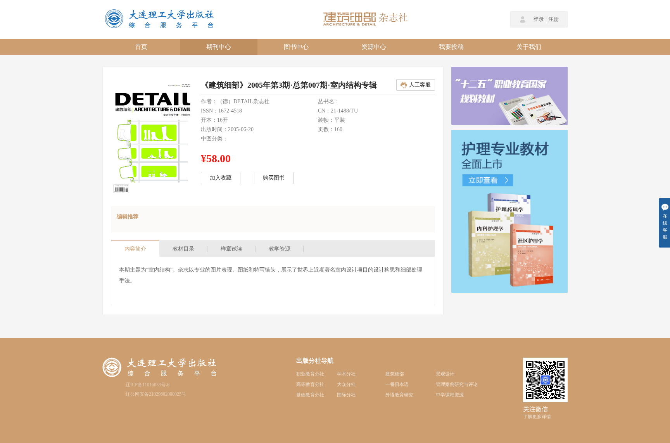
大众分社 (346, 384)
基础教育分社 (310, 395)
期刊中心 (218, 46)
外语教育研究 (399, 395)
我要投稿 (451, 46)
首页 (141, 46)
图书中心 (296, 46)
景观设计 (445, 374)
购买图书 (274, 178)
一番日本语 (397, 384)
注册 (553, 19)
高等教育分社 (310, 384)
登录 (538, 19)
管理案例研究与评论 (457, 384)
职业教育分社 (310, 374)
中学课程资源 (450, 395)
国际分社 (346, 395)
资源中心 (373, 46)
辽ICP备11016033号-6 (147, 385)
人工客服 (420, 85)
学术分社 (346, 374)
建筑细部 (394, 374)
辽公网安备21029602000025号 (156, 394)
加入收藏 (220, 178)
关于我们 (528, 46)
